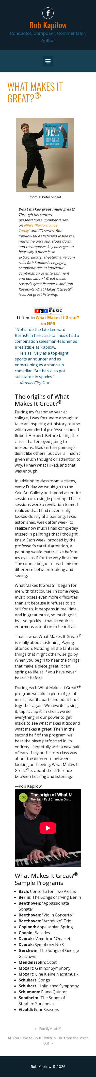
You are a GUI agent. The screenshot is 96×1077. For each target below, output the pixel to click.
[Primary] (48, 61)
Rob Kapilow (48, 25)
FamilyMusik (50, 1029)
